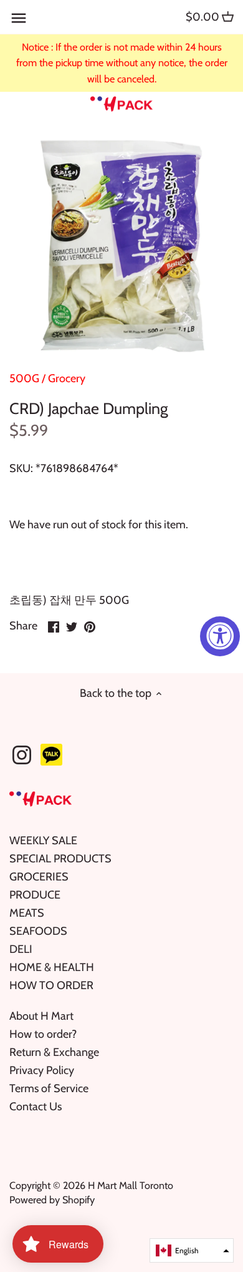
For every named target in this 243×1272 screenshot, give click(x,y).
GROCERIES (39, 877)
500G (24, 378)
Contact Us (35, 1106)
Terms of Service (48, 1088)
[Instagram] (21, 755)
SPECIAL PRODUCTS (60, 858)
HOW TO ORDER (51, 985)
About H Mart (41, 1016)
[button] (192, 1250)
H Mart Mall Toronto (130, 1185)
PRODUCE (34, 895)
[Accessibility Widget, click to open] (220, 636)
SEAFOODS (38, 931)
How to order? (43, 1034)
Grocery (66, 378)
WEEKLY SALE (43, 840)
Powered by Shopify (52, 1199)
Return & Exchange (54, 1052)
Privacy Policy (41, 1070)
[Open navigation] (18, 18)
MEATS (26, 913)
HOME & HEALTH (51, 967)
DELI (20, 949)
